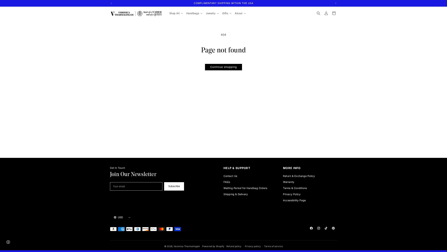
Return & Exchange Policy (299, 175)
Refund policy (233, 246)
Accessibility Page (294, 200)
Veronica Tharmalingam (187, 246)
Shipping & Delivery (236, 194)
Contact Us (230, 175)
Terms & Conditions (295, 188)
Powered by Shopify (213, 246)
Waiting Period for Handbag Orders (245, 188)
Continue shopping (223, 67)
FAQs (227, 181)
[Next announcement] (336, 3)
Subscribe (174, 186)
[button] (175, 13)
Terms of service (273, 246)
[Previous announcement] (111, 3)
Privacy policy (253, 246)
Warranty (288, 181)
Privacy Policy (292, 194)
